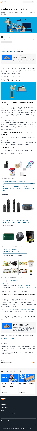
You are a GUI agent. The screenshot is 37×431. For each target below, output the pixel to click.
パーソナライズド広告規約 (15, 428)
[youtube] (35, 425)
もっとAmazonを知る (5, 420)
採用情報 (2, 416)
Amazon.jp (2, 428)
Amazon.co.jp (3, 410)
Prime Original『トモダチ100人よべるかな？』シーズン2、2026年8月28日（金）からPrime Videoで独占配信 (18, 353)
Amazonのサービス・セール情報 (6, 362)
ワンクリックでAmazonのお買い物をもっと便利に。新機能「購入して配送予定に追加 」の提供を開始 (18, 349)
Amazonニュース (4, 404)
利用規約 (5, 428)
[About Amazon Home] (3, 399)
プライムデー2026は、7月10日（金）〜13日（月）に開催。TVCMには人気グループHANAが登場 (9, 385)
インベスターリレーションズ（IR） (7, 413)
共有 (35, 41)
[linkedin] (26, 425)
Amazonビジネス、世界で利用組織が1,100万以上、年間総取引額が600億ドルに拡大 (18, 346)
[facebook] (1, 425)
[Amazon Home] (3, 2)
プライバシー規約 (9, 428)
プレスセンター (4, 407)
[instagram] (10, 425)
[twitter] (18, 425)
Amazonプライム (4, 392)
